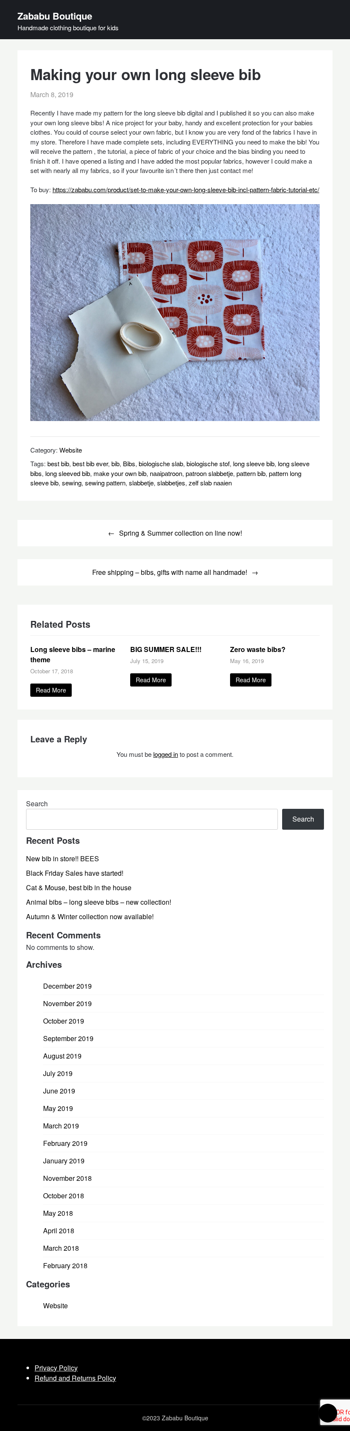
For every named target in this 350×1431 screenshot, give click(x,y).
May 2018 (58, 1213)
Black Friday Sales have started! (74, 873)
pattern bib (250, 473)
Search (37, 803)
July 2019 (58, 1073)
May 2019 (58, 1108)
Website (70, 449)
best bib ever (90, 463)
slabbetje (141, 482)
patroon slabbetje (209, 473)
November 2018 (67, 1178)
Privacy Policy (56, 1368)
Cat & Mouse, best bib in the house (78, 887)
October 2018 (63, 1195)
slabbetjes (171, 482)
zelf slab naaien (210, 482)
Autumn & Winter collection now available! (90, 916)
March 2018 (61, 1248)
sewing (72, 482)
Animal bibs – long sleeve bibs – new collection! (98, 902)
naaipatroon (166, 473)
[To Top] (327, 1413)
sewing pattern (105, 482)
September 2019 (68, 1038)
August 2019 (62, 1056)
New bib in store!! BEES (62, 858)
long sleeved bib (67, 473)
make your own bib (119, 473)
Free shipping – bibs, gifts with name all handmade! (169, 572)
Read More (51, 690)
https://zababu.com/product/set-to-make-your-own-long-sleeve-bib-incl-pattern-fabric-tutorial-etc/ (185, 189)
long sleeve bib (253, 463)
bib (115, 463)
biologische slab (161, 463)
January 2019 (64, 1161)
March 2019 (61, 1126)
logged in (165, 754)
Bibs (129, 463)
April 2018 (58, 1230)
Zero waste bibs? (258, 649)
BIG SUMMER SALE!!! (165, 649)
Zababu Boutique (55, 16)
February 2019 (65, 1143)
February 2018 (65, 1265)
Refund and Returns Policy (75, 1378)
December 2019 (67, 986)
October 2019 (63, 1021)
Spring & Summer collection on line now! (180, 533)
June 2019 (59, 1091)
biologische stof (208, 463)
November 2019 (67, 1003)
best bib (58, 463)
